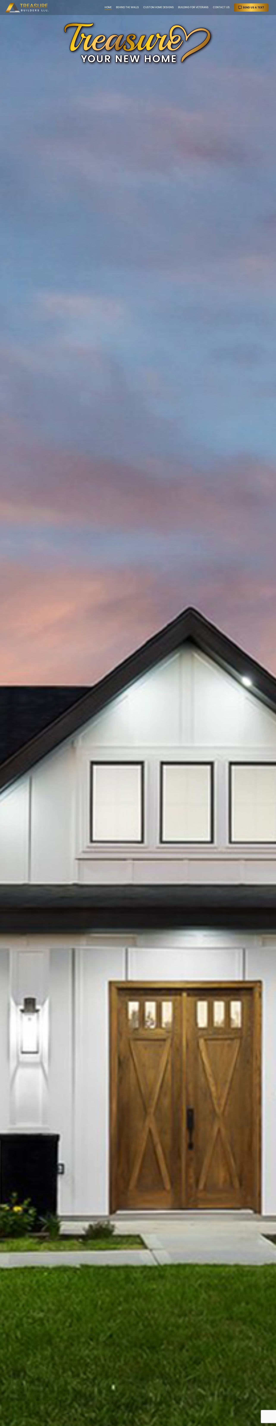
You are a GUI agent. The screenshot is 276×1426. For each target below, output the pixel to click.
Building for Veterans (193, 7)
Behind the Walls (127, 7)
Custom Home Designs (158, 7)
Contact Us (221, 7)
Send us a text (253, 7)
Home (108, 7)
